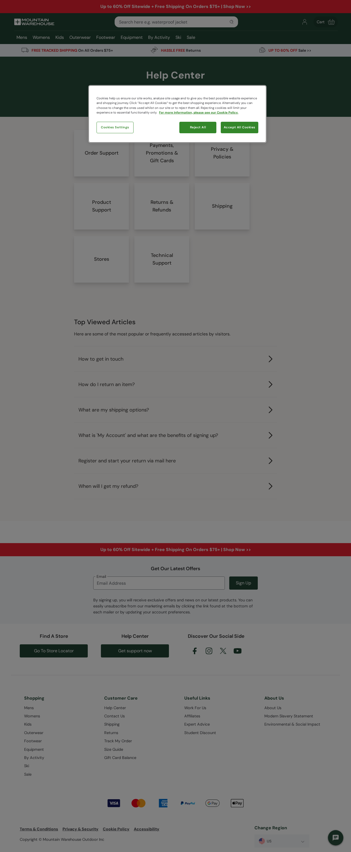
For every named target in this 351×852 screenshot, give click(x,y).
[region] (177, 114)
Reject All (198, 127)
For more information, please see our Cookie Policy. (198, 113)
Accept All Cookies (239, 127)
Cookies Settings (115, 127)
